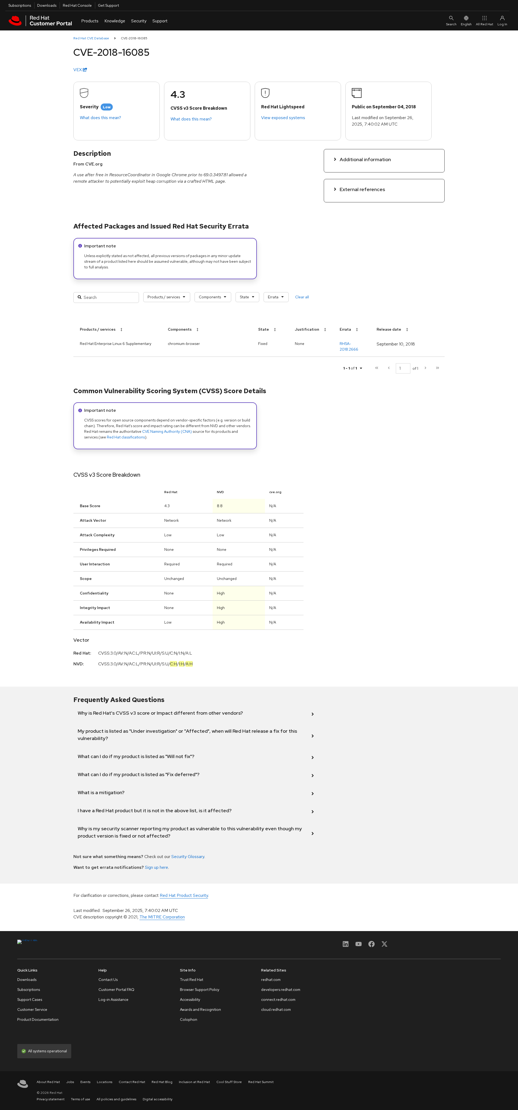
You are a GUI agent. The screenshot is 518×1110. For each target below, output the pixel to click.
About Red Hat (48, 1082)
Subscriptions (19, 5)
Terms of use (80, 1099)
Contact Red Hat (132, 1082)
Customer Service (32, 1009)
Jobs (70, 1082)
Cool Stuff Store (229, 1082)
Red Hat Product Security (184, 895)
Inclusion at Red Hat (194, 1082)
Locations (104, 1082)
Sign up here (156, 867)
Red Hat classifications (126, 437)
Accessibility (190, 999)
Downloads (46, 5)
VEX (78, 69)
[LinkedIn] (345, 946)
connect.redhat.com (278, 999)
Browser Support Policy (199, 989)
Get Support (108, 5)
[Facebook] (371, 946)
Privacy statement (50, 1099)
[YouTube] (358, 946)
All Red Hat (484, 24)
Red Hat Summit (261, 1082)
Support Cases (29, 999)
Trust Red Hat (191, 979)
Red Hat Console (77, 5)
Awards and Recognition (200, 1009)
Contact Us (108, 979)
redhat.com (271, 979)
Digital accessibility (157, 1099)
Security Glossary (187, 856)
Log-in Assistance (113, 999)
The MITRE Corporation (162, 917)
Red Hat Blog (162, 1082)
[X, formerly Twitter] (384, 946)
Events (85, 1082)
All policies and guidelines (116, 1099)
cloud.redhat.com (276, 1009)
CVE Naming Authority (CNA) (167, 431)
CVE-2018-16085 (134, 38)
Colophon (188, 1019)
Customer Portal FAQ (116, 989)
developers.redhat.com (280, 989)
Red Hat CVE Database (91, 38)
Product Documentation (38, 1019)
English (466, 24)
